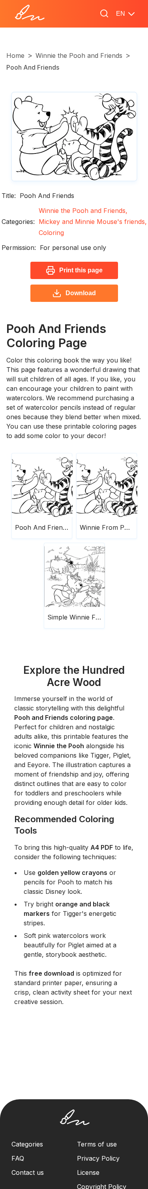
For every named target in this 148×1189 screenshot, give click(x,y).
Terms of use (97, 1144)
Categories (27, 1144)
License (88, 1172)
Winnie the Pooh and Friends (79, 55)
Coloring (51, 233)
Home (15, 55)
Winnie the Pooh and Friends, (83, 211)
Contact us (27, 1172)
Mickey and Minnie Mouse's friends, (93, 222)
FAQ (17, 1158)
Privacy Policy (98, 1158)
